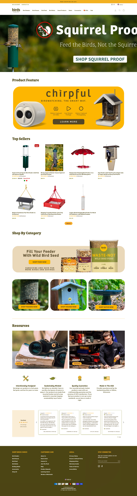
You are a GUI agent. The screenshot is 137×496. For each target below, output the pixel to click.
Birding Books (16, 466)
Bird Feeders (26, 10)
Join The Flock (45, 464)
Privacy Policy (73, 456)
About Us (43, 456)
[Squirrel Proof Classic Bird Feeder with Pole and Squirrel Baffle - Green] (24, 180)
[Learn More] (97, 350)
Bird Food (44, 10)
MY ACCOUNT (16, 4)
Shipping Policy (73, 461)
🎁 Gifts (85, 10)
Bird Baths (52, 10)
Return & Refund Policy (76, 458)
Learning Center (45, 472)
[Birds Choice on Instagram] (99, 466)
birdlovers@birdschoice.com (68, 488)
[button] (36, 422)
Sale (91, 10)
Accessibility (73, 469)
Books (70, 10)
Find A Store (44, 458)
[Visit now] (40, 350)
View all (68, 223)
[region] (80, 422)
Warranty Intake (74, 464)
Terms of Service (74, 466)
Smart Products (61, 10)
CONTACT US (25, 4)
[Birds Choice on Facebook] (102, 466)
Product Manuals (46, 469)
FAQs (42, 466)
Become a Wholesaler (47, 474)
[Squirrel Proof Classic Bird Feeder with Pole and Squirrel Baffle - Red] (26, 180)
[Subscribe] (119, 461)
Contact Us (44, 461)
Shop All (14, 472)
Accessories (77, 10)
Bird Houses (35, 10)
